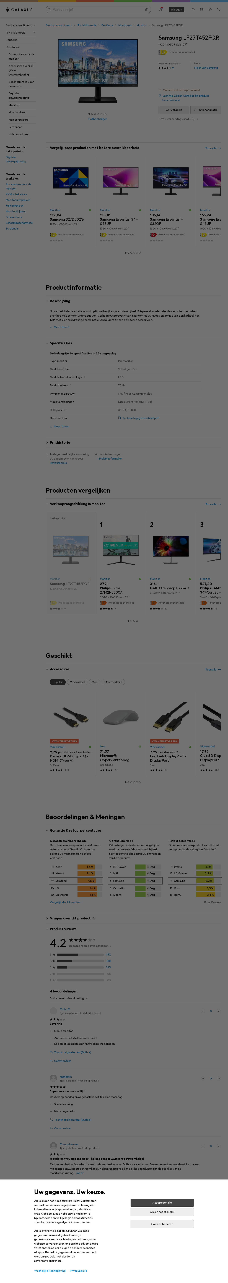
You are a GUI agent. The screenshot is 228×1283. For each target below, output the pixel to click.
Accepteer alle (162, 1202)
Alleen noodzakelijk (162, 1212)
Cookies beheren (162, 1224)
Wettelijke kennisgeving (50, 1271)
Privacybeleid (78, 1271)
